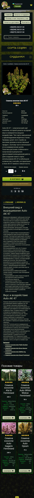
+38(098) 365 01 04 (17, 30)
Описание (9, 202)
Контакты (26, 22)
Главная (8, 15)
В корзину (7, 418)
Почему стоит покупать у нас (17, 19)
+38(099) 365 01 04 (17, 27)
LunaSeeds (10, 64)
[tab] (8, 202)
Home (4, 64)
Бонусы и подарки (22, 15)
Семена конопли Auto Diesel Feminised (17, 355)
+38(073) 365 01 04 (17, 32)
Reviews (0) (21, 202)
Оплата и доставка (11, 22)
